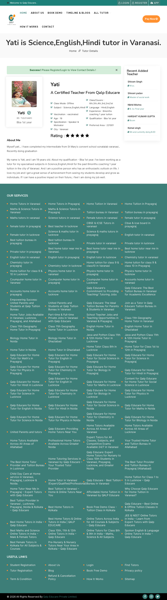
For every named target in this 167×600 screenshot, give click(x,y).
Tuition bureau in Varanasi (102, 212)
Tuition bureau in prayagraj (141, 212)
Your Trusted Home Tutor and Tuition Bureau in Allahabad (140, 444)
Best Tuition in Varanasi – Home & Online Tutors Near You (65, 492)
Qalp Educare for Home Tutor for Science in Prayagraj (139, 358)
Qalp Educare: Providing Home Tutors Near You (63, 430)
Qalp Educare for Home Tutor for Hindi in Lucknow (26, 383)
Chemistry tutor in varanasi (141, 257)
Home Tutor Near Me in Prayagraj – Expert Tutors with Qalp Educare (26, 492)
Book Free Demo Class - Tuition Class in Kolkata (102, 508)
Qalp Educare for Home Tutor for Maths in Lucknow (104, 383)
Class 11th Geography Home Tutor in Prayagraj (25, 328)
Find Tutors (132, 565)
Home (23, 13)
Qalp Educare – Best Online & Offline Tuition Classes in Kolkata (141, 507)
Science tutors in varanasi (64, 217)
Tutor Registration (21, 570)
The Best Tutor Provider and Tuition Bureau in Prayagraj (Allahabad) (139, 465)
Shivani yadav (135, 93)
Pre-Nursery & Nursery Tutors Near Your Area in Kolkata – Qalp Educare (63, 545)
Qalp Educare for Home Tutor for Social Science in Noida (103, 405)
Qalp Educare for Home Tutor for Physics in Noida (64, 418)
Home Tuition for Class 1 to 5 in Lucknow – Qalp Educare (142, 480)
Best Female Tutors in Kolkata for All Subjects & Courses (25, 545)
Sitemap (130, 579)
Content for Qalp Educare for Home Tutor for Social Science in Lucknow (141, 382)
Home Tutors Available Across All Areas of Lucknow (139, 429)
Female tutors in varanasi (102, 217)
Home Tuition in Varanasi (102, 203)
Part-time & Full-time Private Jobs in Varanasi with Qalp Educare (63, 318)
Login (125, 2)
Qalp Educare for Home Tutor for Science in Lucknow (24, 393)
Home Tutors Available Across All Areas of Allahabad (24, 444)
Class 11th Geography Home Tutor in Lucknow (63, 328)
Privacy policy (133, 570)
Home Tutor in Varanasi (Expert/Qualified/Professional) (67, 482)
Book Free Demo (97, 570)
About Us (37, 13)
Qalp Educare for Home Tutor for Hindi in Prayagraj (141, 371)
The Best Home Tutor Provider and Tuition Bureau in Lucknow (27, 465)
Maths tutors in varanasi (25, 217)
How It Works (95, 579)
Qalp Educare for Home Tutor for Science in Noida (26, 418)
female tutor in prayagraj (140, 217)
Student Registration (22, 565)
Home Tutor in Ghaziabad (64, 349)
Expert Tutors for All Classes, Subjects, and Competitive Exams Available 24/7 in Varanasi (102, 442)
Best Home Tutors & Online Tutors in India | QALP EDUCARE (64, 522)
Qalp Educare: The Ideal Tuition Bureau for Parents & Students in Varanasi (103, 306)
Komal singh (134, 127)
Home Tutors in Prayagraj (64, 203)
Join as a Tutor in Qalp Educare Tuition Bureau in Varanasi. (140, 306)
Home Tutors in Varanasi (25, 203)
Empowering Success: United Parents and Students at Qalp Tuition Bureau (25, 304)
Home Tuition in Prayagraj (141, 203)
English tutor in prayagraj (63, 257)
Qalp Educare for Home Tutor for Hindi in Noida (62, 407)
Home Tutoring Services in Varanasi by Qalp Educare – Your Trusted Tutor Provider (65, 463)
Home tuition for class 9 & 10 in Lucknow (26, 272)
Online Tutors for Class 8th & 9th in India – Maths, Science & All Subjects (103, 534)
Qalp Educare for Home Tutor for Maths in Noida (140, 407)
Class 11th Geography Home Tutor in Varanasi (139, 319)
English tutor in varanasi (139, 234)
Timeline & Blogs (78, 13)
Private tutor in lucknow (139, 243)
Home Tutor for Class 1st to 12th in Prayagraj (142, 348)
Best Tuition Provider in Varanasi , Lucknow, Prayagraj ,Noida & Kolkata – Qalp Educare (26, 505)
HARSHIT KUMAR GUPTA (141, 116)
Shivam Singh (135, 81)
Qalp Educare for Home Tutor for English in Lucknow (62, 382)
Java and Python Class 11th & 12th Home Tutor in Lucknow (103, 338)
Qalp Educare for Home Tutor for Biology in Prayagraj (101, 370)
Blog (51, 570)
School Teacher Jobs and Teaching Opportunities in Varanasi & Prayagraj (102, 318)
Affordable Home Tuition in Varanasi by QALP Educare (103, 493)
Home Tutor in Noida (23, 349)
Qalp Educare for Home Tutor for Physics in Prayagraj (24, 370)
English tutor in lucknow (101, 257)
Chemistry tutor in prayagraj (21, 264)
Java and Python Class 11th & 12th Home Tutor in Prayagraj (142, 338)
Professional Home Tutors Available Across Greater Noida (64, 444)
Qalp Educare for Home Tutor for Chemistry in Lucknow (62, 393)
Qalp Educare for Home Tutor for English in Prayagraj (62, 358)
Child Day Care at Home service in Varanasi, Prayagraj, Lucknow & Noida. (25, 478)
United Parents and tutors (26, 432)
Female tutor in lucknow (25, 234)
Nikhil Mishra (134, 104)
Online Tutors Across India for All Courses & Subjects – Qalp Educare (103, 522)
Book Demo (55, 13)
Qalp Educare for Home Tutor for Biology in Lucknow (101, 393)
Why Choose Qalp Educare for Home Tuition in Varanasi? (141, 492)
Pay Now (150, 18)
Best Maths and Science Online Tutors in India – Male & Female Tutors (25, 534)
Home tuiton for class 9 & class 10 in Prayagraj (140, 264)
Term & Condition (21, 579)
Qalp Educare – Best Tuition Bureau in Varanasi (104, 482)
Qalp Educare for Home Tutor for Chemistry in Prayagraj (62, 370)
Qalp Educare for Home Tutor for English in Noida (26, 407)
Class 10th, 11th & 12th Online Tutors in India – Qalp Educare (62, 534)
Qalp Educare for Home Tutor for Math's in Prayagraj (24, 358)
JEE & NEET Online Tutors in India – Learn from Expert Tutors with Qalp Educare (141, 520)
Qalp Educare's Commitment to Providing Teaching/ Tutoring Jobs (103, 291)
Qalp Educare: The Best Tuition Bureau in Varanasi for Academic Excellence (141, 291)
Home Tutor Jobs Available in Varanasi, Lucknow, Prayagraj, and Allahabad (27, 318)
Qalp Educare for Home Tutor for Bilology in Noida (141, 418)
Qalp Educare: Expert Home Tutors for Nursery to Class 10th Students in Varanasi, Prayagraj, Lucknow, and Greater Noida (104, 460)
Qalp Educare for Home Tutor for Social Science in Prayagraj (103, 358)
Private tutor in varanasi (101, 243)
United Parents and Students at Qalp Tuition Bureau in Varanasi (63, 306)
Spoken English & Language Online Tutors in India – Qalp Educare (142, 534)
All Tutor (101, 13)
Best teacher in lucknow (63, 226)
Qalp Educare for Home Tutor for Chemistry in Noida (101, 417)
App (156, 2)
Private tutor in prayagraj (25, 251)
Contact (48, 26)
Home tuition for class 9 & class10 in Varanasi (103, 264)
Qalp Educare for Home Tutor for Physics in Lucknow (139, 393)
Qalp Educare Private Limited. (60, 596)
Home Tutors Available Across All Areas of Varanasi (100, 429)
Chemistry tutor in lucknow (65, 265)
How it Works (29, 26)
